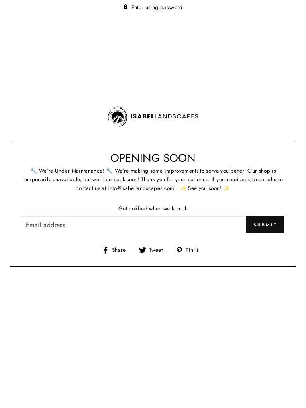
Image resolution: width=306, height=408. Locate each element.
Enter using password (157, 7)
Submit (265, 225)
